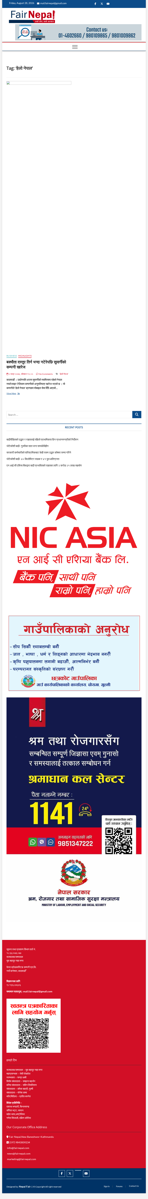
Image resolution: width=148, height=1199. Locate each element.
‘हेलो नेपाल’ (63, 374)
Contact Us (134, 1186)
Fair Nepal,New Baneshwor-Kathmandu (31, 1136)
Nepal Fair (25, 1186)
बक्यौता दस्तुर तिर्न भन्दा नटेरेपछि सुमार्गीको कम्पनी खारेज (36, 364)
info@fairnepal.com (18, 1147)
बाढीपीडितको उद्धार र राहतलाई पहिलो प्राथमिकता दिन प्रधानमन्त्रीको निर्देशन (42, 439)
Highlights (25, 355)
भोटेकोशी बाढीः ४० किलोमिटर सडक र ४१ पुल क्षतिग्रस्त (32, 459)
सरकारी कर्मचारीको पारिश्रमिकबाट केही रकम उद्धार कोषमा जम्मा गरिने (38, 452)
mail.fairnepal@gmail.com (53, 3)
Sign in (107, 1186)
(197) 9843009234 (19, 1142)
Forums (119, 1186)
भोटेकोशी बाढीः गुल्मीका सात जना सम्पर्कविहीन (27, 446)
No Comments (45, 374)
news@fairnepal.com (19, 1153)
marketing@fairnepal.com (21, 1159)
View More (14, 394)
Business (11, 355)
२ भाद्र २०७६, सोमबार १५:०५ (20, 374)
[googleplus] (78, 1170)
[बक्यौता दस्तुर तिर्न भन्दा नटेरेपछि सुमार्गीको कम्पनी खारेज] (38, 216)
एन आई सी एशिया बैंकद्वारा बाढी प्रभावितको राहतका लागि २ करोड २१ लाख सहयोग (44, 465)
